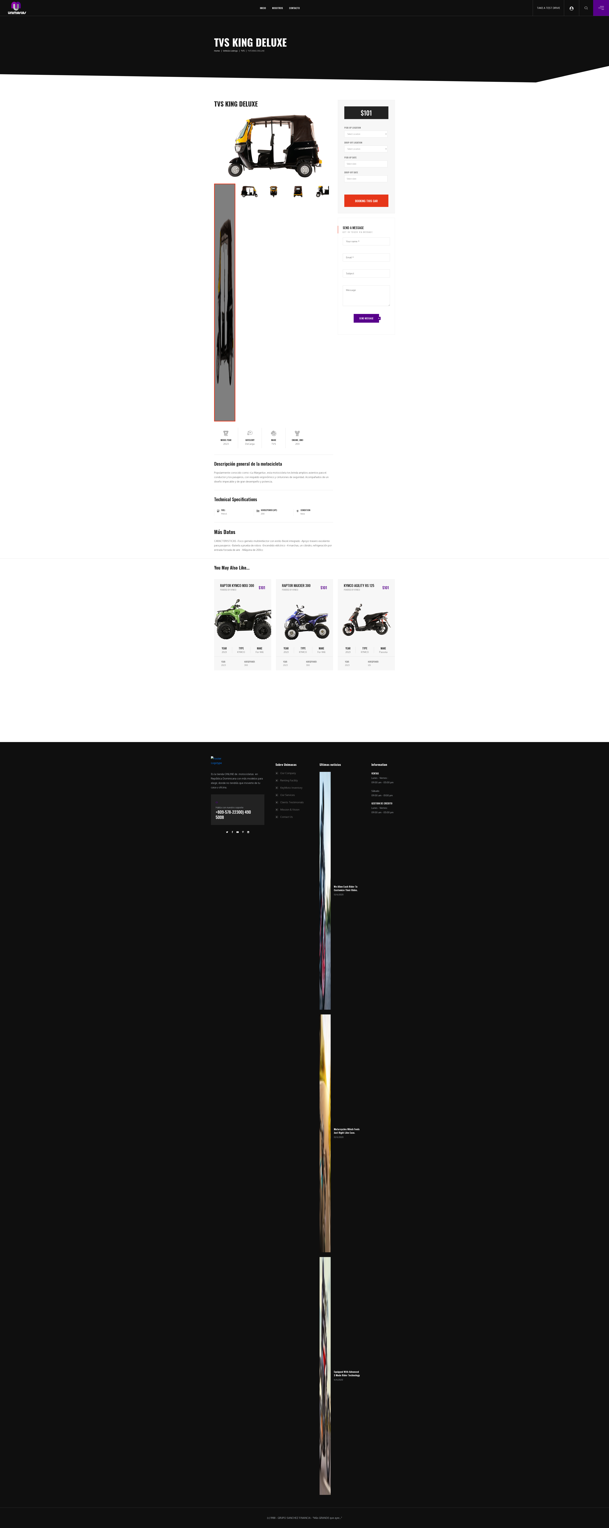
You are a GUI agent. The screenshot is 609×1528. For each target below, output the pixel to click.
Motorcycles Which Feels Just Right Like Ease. (347, 1130)
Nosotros (277, 8)
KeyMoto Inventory (291, 787)
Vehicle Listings (230, 50)
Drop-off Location (353, 142)
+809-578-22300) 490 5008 (233, 814)
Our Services (287, 795)
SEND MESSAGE (366, 318)
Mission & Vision (289, 809)
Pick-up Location (352, 127)
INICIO (263, 8)
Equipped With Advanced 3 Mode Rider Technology (347, 1373)
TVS (243, 50)
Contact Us (286, 816)
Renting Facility (289, 780)
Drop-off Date (351, 172)
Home (217, 50)
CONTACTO (294, 8)
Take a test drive (548, 8)
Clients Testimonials (292, 802)
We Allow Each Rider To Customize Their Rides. (346, 888)
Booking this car (366, 201)
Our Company (288, 773)
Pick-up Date (350, 157)
